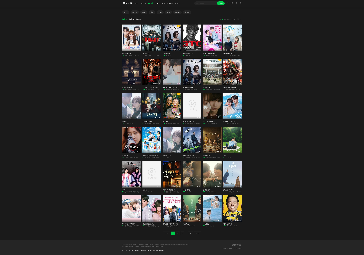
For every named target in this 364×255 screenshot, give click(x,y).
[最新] (232, 3)
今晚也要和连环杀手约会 (170, 224)
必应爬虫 (161, 250)
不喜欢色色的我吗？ (209, 53)
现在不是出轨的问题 (169, 190)
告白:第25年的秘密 (209, 121)
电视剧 (150, 3)
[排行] (236, 3)
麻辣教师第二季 (188, 53)
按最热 (131, 19)
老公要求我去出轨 (148, 224)
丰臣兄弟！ (166, 121)
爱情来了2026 (167, 155)
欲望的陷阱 (166, 53)
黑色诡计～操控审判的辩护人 (151, 87)
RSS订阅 (124, 250)
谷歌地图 (155, 250)
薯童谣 (124, 190)
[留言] (241, 3)
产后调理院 (206, 155)
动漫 (163, 3)
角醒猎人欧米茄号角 (229, 87)
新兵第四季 (206, 87)
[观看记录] (228, 3)
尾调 (224, 155)
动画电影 (170, 3)
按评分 (138, 19)
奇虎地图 (149, 250)
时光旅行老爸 (227, 224)
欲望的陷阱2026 (188, 87)
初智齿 (144, 190)
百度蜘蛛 (131, 250)
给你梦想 (206, 224)
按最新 (124, 19)
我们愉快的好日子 (229, 53)
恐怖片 (157, 3)
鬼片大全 (143, 3)
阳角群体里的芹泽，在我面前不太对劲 (175, 87)
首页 (136, 3)
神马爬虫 (137, 250)
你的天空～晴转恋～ (229, 121)
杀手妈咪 (125, 155)
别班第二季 (146, 53)
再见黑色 (186, 224)
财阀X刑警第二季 (188, 155)
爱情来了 (125, 121)
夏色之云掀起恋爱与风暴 (150, 155)
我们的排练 (186, 190)
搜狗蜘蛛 (143, 250)
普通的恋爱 (206, 190)
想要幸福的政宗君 (188, 121)
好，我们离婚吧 (228, 190)
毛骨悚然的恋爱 (147, 121)
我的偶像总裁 (126, 53)
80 (190, 233)
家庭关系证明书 (127, 87)
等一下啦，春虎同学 (128, 224)
